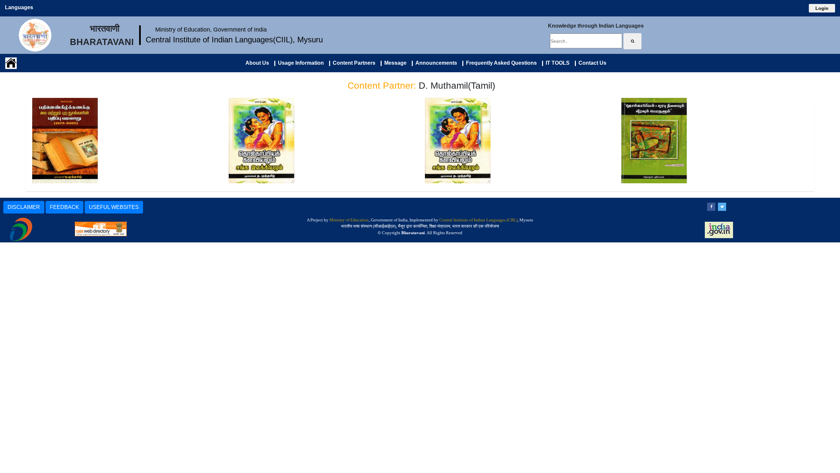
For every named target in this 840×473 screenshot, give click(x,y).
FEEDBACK (64, 207)
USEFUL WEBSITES (114, 207)
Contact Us (591, 63)
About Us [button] (257, 63)
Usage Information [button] (299, 63)
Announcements (435, 63)
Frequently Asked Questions (500, 63)
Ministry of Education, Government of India (211, 29)
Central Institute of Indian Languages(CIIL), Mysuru (234, 39)
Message (394, 63)
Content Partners (352, 63)
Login (822, 8)
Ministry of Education (349, 219)
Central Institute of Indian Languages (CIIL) (478, 219)
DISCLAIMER (24, 207)
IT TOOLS (556, 63)
